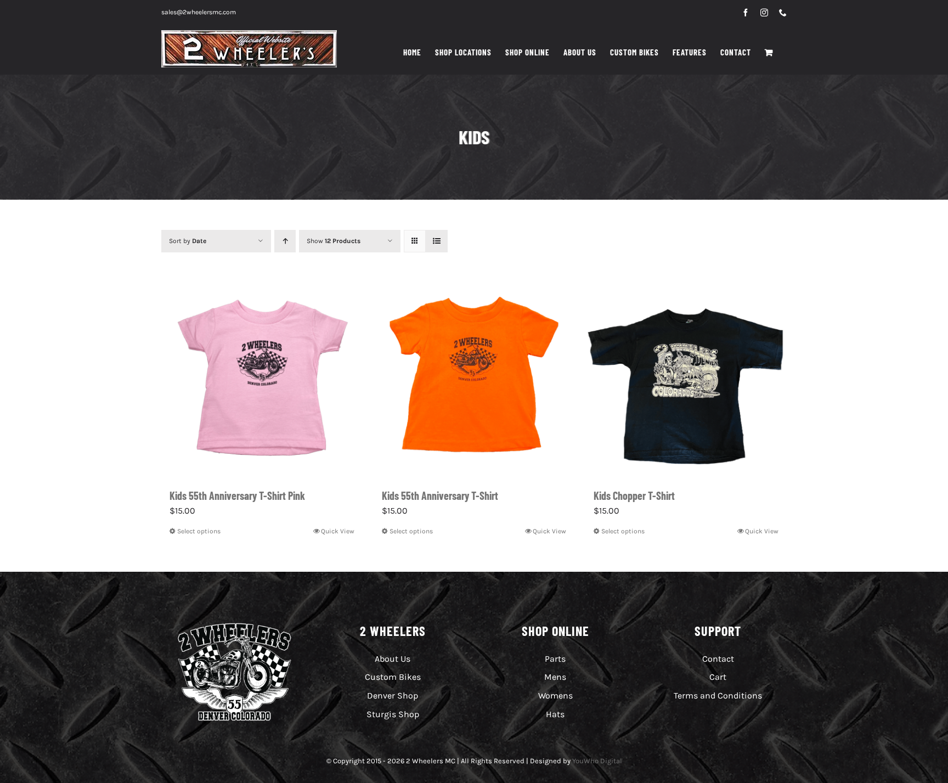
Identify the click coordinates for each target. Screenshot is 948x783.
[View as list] (436, 241)
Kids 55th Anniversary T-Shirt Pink (237, 495)
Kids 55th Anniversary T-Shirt (440, 495)
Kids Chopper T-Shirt (634, 495)
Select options (199, 531)
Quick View (337, 531)
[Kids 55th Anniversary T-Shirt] (474, 376)
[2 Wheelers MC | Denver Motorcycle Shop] (234, 625)
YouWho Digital (597, 761)
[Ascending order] (285, 241)
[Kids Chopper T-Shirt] (686, 376)
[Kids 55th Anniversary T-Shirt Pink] (262, 376)
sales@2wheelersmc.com (198, 12)
